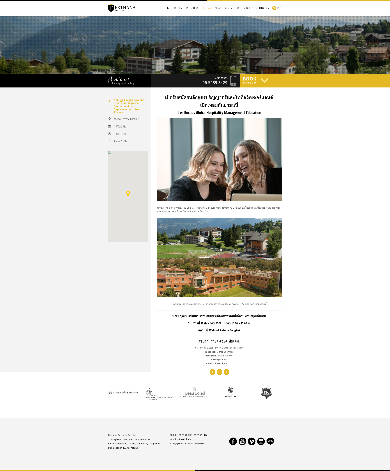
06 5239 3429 (214, 82)
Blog (237, 8)
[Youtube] (242, 441)
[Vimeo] (251, 441)
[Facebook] (233, 441)
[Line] (270, 441)
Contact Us (262, 8)
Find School (192, 8)
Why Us (178, 8)
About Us (248, 8)
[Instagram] (261, 441)
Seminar (207, 8)
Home (167, 8)
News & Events (223, 8)
